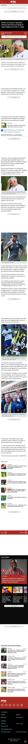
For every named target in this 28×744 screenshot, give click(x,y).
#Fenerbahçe (19, 282)
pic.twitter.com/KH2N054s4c (18, 284)
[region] (14, 595)
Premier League (11, 656)
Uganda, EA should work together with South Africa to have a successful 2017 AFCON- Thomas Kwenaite (13, 580)
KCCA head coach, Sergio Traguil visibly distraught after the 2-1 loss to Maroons (6, 599)
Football (4, 576)
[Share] (25, 33)
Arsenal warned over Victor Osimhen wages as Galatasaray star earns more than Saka (17, 683)
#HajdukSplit (4, 284)
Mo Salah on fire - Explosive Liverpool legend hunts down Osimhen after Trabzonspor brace (17, 651)
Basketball (3, 717)
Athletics (18, 714)
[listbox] (14, 595)
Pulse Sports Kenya (5, 731)
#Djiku (9, 284)
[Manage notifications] (25, 741)
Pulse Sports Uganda (21, 731)
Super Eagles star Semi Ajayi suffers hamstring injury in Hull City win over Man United (16, 690)
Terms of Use (19, 723)
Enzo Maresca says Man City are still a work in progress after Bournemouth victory (17, 659)
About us (3, 723)
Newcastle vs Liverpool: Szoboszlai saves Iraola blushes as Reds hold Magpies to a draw (16, 667)
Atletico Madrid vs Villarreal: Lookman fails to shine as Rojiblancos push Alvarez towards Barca (17, 675)
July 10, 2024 (18, 285)
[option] (7, 595)
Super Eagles (21, 90)
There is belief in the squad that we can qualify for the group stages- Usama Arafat (18, 599)
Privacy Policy (4, 726)
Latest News (3, 5)
